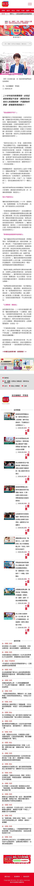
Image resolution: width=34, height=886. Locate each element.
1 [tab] (14, 38)
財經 (18, 10)
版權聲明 (17, 876)
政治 (13, 10)
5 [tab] (20, 38)
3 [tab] (17, 38)
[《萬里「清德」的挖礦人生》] (17, 364)
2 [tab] (15, 38)
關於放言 (7, 876)
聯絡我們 (26, 876)
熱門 (8, 10)
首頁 (6, 21)
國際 (27, 10)
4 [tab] (18, 38)
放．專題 (12, 21)
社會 (22, 10)
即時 (3, 10)
